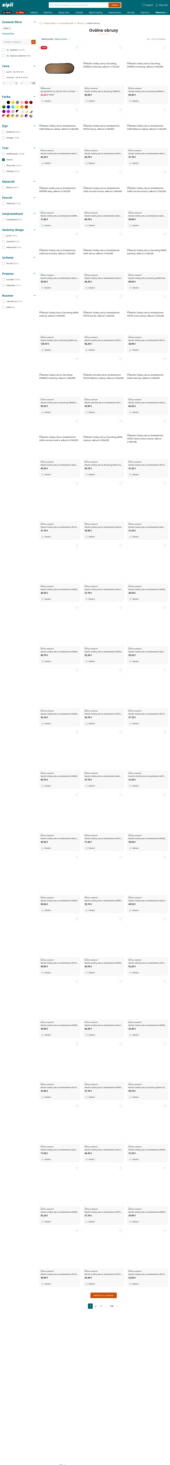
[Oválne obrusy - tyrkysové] (13, 107)
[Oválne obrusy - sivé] (17, 102)
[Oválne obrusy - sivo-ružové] (17, 116)
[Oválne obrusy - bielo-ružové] (22, 111)
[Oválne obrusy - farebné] (31, 116)
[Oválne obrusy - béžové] (31, 107)
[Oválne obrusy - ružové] (22, 102)
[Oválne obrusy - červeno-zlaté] (8, 116)
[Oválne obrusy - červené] (26, 102)
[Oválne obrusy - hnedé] (26, 107)
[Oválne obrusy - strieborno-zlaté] (22, 116)
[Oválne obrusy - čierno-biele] (17, 111)
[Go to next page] (116, 1306)
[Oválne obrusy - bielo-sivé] (31, 111)
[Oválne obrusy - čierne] (8, 102)
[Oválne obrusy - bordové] (31, 102)
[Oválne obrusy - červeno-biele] (4, 116)
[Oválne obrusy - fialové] (4, 111)
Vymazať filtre (8, 33)
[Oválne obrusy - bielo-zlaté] (26, 111)
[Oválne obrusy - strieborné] (13, 111)
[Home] (7, 5)
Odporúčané (60, 39)
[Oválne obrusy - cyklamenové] (8, 111)
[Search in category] (33, 42)
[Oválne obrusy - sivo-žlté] (13, 116)
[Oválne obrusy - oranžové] (22, 107)
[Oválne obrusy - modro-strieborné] (26, 116)
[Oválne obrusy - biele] (4, 102)
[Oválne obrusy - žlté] (17, 107)
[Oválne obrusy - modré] (8, 107)
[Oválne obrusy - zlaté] (13, 102)
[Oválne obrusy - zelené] (4, 107)
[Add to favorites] (77, 48)
